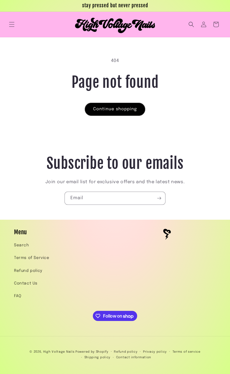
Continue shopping (115, 109)
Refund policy (28, 271)
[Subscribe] (159, 198)
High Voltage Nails (59, 352)
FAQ (18, 296)
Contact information (133, 357)
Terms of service (187, 352)
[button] (12, 24)
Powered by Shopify (92, 352)
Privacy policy (155, 352)
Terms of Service (31, 258)
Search (21, 245)
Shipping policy (97, 357)
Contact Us (26, 283)
